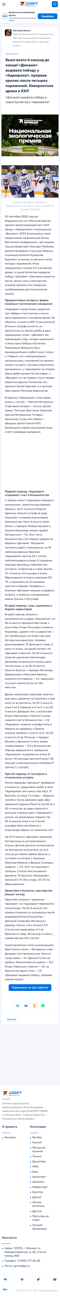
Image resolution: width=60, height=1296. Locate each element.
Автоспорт (39, 1176)
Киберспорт (40, 1187)
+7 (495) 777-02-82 (28, 1260)
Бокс (35, 1171)
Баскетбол (39, 1161)
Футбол (37, 1137)
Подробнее (47, 16)
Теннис (37, 1156)
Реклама (10, 1137)
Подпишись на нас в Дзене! (30, 987)
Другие (37, 1211)
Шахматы (38, 1181)
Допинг (37, 1197)
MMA (35, 1166)
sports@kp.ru (22, 1266)
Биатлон (37, 1192)
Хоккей (11, 1019)
